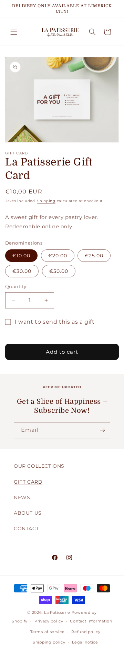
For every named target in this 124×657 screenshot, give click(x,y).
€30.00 (21, 271)
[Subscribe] (102, 430)
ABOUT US (28, 513)
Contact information (91, 621)
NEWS (22, 497)
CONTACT (26, 528)
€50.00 (58, 271)
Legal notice (85, 642)
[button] (13, 31)
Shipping (46, 201)
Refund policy (85, 631)
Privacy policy (48, 621)
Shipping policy (49, 642)
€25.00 (94, 256)
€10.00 (21, 256)
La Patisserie (57, 612)
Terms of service (47, 631)
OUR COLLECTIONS (39, 466)
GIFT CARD (28, 482)
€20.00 (57, 256)
